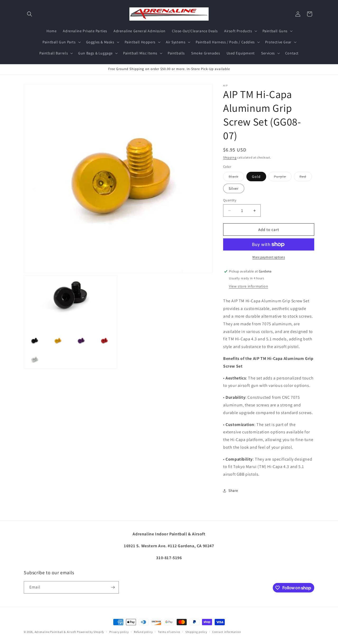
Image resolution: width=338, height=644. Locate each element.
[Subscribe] (113, 587)
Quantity (229, 200)
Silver (234, 188)
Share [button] (233, 490)
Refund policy (143, 632)
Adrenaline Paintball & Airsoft (55, 632)
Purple (283, 177)
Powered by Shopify (90, 632)
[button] (29, 14)
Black (236, 177)
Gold (256, 176)
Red (305, 177)
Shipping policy (196, 632)
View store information (248, 286)
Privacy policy (119, 632)
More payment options (268, 257)
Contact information (226, 632)
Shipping (230, 157)
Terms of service (169, 632)
